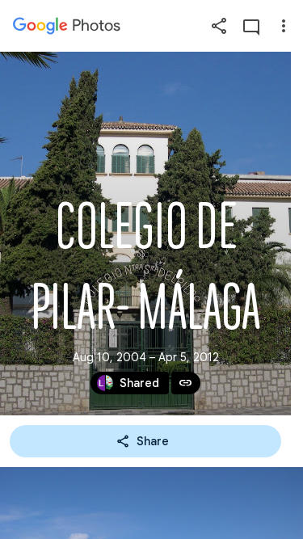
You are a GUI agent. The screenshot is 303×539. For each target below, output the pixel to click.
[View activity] (251, 26)
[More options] (283, 26)
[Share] (219, 26)
